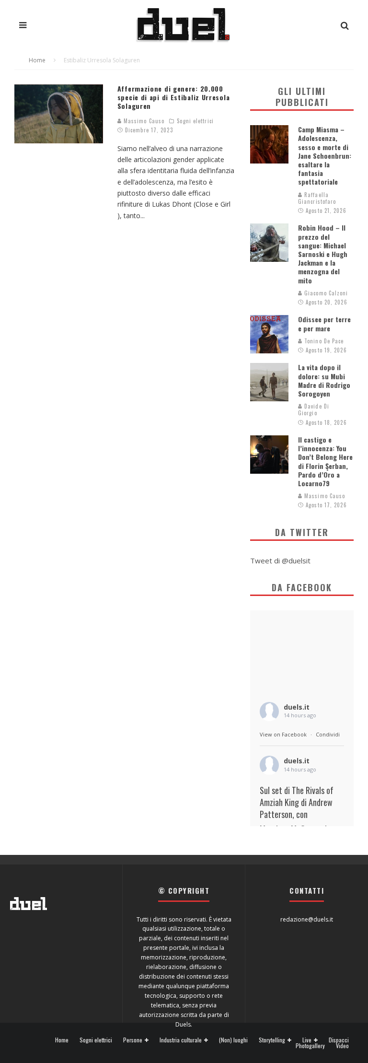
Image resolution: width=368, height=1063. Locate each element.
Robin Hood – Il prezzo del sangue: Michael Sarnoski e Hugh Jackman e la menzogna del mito (322, 253)
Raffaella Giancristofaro (317, 198)
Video (342, 1046)
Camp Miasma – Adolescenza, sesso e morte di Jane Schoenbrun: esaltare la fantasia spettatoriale (324, 155)
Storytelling (272, 1040)
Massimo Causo (143, 121)
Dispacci (339, 1040)
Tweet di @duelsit (280, 560)
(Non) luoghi (233, 1040)
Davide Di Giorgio (313, 409)
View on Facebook (283, 734)
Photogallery (310, 1046)
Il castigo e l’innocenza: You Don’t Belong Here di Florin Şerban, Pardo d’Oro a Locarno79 (325, 461)
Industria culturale (181, 1040)
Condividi (328, 734)
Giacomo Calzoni (325, 293)
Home (62, 1040)
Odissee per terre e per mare (324, 323)
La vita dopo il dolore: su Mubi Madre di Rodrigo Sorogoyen (324, 380)
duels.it (297, 707)
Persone (132, 1040)
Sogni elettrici (195, 120)
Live (306, 1040)
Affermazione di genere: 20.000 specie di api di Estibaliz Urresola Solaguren (173, 97)
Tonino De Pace (323, 341)
